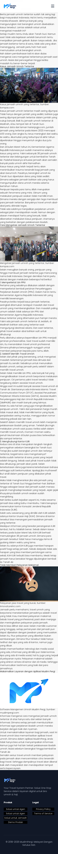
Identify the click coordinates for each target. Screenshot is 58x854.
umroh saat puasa (22, 428)
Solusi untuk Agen (15, 809)
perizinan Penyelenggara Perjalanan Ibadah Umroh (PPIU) (26, 290)
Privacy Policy (43, 809)
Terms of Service (43, 813)
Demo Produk (15, 822)
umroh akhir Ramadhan (27, 163)
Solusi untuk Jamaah (15, 817)
